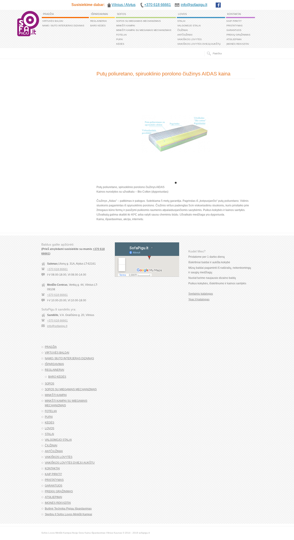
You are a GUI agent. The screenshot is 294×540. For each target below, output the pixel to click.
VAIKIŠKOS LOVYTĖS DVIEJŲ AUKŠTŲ (198, 44)
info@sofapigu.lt (57, 326)
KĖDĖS (120, 44)
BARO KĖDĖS (98, 25)
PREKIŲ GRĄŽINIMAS (238, 34)
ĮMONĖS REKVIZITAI (237, 44)
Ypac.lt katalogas (198, 299)
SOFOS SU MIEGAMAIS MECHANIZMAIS (138, 21)
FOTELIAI (121, 34)
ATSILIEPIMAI (234, 39)
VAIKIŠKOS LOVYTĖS (189, 39)
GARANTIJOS (233, 30)
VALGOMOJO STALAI (189, 25)
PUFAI (119, 39)
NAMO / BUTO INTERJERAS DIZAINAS (63, 25)
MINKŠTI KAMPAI (125, 25)
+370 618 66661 (57, 269)
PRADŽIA (48, 14)
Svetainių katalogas (200, 293)
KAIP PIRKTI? (234, 21)
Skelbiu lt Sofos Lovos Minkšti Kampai (68, 514)
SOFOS (121, 14)
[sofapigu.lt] (28, 35)
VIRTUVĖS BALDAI (52, 21)
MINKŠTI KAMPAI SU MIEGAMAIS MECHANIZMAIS (143, 30)
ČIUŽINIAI (182, 30)
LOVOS (182, 14)
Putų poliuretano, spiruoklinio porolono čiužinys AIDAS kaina (163, 74)
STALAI (181, 21)
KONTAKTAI (234, 14)
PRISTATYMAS (234, 25)
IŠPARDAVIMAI (99, 14)
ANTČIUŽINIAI (184, 34)
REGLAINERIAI (98, 21)
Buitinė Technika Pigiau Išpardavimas (68, 508)
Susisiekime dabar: (88, 5)
